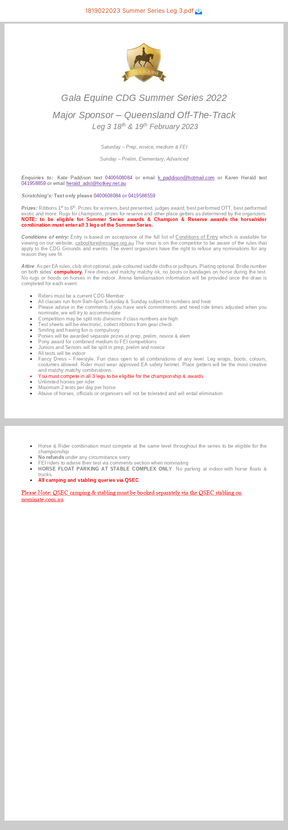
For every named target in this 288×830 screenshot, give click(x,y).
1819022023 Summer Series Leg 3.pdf (139, 10)
